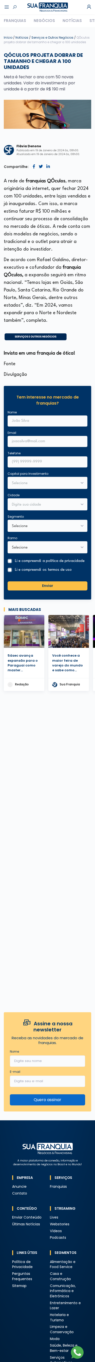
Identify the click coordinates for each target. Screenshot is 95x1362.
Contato (19, 1193)
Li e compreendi (50, 561)
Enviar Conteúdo (27, 1217)
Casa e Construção (60, 1276)
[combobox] (44, 505)
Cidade (14, 495)
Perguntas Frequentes (22, 1276)
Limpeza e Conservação (62, 1329)
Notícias (72, 20)
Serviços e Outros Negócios (52, 37)
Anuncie (19, 1186)
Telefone (14, 453)
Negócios (44, 20)
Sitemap (19, 1285)
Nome (12, 412)
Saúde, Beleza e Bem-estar (64, 1348)
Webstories (59, 1224)
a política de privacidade (64, 561)
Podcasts (58, 1237)
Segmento (16, 516)
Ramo (12, 538)
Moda (55, 1338)
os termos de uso (57, 570)
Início (8, 37)
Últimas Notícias (26, 1224)
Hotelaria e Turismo (59, 1318)
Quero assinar (47, 1100)
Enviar (47, 585)
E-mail (15, 1072)
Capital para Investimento (28, 474)
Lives (54, 1217)
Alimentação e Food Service (62, 1264)
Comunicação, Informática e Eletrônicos (63, 1291)
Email (12, 433)
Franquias (15, 20)
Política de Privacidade (22, 1264)
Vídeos (56, 1231)
